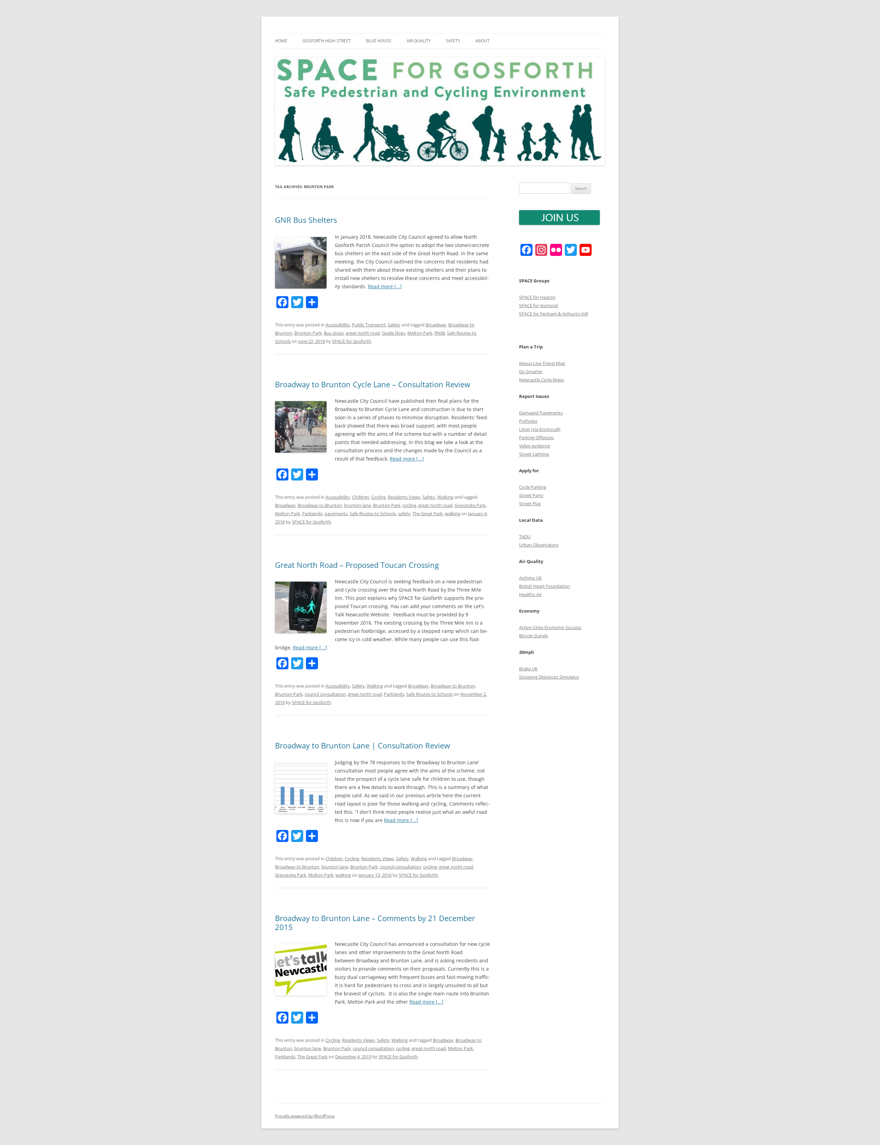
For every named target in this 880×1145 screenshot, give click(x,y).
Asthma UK (530, 578)
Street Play (530, 503)
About (482, 41)
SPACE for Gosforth (351, 341)
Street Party (531, 495)
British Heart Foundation (544, 586)
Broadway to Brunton (320, 505)
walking (452, 513)
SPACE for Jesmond (538, 305)
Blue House (379, 41)
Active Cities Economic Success (550, 627)
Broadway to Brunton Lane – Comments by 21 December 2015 (375, 922)
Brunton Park (308, 333)
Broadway (436, 325)
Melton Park (419, 333)
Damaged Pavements (541, 413)
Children (360, 497)
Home (281, 41)
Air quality (419, 41)
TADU (524, 536)
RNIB (439, 333)
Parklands (312, 513)
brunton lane (357, 505)
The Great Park (427, 513)
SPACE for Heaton (537, 297)
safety (404, 513)
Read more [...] (385, 286)
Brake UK (528, 669)
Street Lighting (534, 454)
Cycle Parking (532, 487)
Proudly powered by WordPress (305, 1116)
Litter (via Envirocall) (539, 429)
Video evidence (534, 446)
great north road (363, 333)
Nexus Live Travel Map (542, 363)
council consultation (325, 694)
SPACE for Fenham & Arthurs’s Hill (553, 314)
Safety (453, 41)
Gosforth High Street (326, 41)
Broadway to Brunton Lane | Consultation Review (362, 745)
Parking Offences (536, 437)
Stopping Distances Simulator (549, 677)
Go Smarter (530, 371)
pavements (336, 513)
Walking (445, 497)
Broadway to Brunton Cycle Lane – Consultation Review (372, 384)
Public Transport (369, 325)
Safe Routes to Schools (373, 513)
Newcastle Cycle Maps (541, 380)
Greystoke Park (470, 505)
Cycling (378, 497)
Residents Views (404, 497)
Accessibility (338, 325)
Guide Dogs (393, 333)
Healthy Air (530, 594)
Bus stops (334, 333)
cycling (409, 505)
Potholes (528, 421)
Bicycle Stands (533, 636)
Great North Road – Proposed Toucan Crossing (357, 565)
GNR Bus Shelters (306, 220)
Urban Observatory (539, 545)
